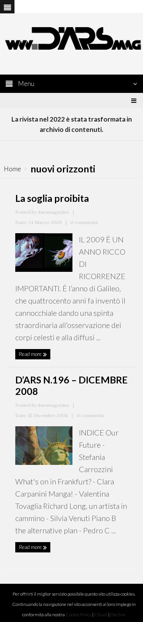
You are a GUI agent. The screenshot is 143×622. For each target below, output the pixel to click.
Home (12, 169)
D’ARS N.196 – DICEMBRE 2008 (71, 385)
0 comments (84, 222)
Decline (117, 614)
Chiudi (101, 614)
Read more (31, 354)
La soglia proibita (52, 198)
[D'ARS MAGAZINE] (71, 38)
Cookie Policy (79, 614)
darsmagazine (53, 212)
